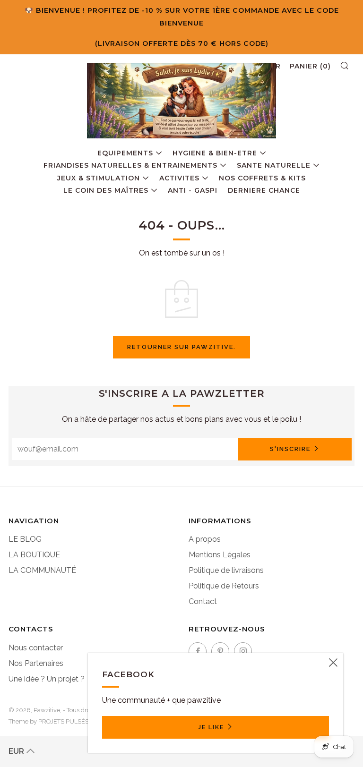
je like (211, 727)
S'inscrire (290, 448)
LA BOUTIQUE (34, 554)
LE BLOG (25, 539)
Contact (203, 601)
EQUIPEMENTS (125, 153)
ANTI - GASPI (192, 190)
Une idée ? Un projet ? (47, 678)
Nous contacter (36, 647)
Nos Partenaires (36, 663)
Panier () (310, 66)
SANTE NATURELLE (274, 165)
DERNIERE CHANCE (264, 190)
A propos (205, 539)
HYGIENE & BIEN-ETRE (215, 153)
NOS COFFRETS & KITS (262, 178)
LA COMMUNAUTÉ (42, 570)
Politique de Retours (224, 585)
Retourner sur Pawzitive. (181, 346)
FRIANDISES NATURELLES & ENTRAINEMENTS (130, 165)
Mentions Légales (220, 554)
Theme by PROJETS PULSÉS (49, 721)
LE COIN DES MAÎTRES (105, 190)
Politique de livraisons (226, 570)
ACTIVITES (179, 178)
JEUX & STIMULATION (98, 178)
